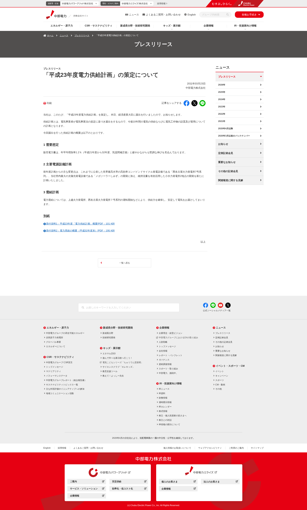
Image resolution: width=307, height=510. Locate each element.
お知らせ (223, 144)
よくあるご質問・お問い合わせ (163, 14)
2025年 (221, 92)
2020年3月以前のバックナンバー (234, 136)
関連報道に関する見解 (230, 180)
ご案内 (87, 482)
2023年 (221, 106)
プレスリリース (81, 35)
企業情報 (209, 25)
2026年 (221, 85)
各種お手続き (249, 14)
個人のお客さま (178, 482)
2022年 (221, 114)
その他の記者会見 (228, 171)
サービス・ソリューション (87, 489)
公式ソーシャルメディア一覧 (217, 310)
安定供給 (129, 482)
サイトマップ (257, 448)
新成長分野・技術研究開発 (135, 25)
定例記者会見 (225, 153)
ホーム (50, 35)
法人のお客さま (220, 482)
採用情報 (62, 448)
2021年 (221, 121)
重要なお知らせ (227, 162)
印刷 (49, 103)
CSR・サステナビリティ (98, 25)
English (192, 14)
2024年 (221, 99)
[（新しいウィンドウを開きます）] (108, 472)
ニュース (134, 14)
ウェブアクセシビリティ (210, 448)
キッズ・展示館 (172, 25)
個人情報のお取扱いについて (177, 448)
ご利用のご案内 (236, 448)
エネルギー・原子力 (61, 25)
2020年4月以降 (225, 128)
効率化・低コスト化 (129, 489)
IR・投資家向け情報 (245, 25)
